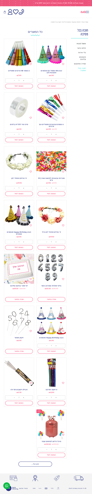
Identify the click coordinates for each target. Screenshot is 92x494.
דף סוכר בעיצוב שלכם (19, 286)
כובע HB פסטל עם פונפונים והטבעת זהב (51, 72)
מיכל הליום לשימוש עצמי (51, 441)
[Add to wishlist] (63, 64)
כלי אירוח (82, 52)
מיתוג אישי (81, 48)
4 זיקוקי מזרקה (51, 389)
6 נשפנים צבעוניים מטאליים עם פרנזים (51, 125)
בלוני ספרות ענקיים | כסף (51, 286)
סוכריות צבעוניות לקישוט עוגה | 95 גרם (51, 179)
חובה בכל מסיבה (82, 69)
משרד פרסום (23, 488)
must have (81, 43)
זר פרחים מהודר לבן (19, 178)
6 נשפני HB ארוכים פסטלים (19, 71)
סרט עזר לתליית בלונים (19, 124)
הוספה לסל (51, 86)
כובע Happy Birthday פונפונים (51, 338)
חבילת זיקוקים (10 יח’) (18, 389)
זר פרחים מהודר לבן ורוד (51, 232)
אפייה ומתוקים (80, 64)
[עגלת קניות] (4, 12)
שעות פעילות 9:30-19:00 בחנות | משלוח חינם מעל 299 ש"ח (59, 3)
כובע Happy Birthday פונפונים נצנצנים (19, 233)
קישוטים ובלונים (82, 58)
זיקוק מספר (18, 338)
